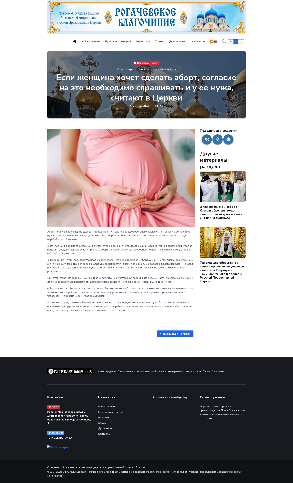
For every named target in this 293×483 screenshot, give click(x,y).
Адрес (55, 406)
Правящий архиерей (118, 41)
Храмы (159, 41)
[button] (224, 41)
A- (231, 41)
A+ (241, 41)
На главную (126, 69)
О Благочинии (91, 41)
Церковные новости (148, 63)
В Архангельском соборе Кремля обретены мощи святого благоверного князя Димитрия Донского (221, 212)
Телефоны (57, 432)
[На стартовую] (75, 41)
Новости (142, 41)
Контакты (198, 41)
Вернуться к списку (177, 333)
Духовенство (177, 41)
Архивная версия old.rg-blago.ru (172, 397)
